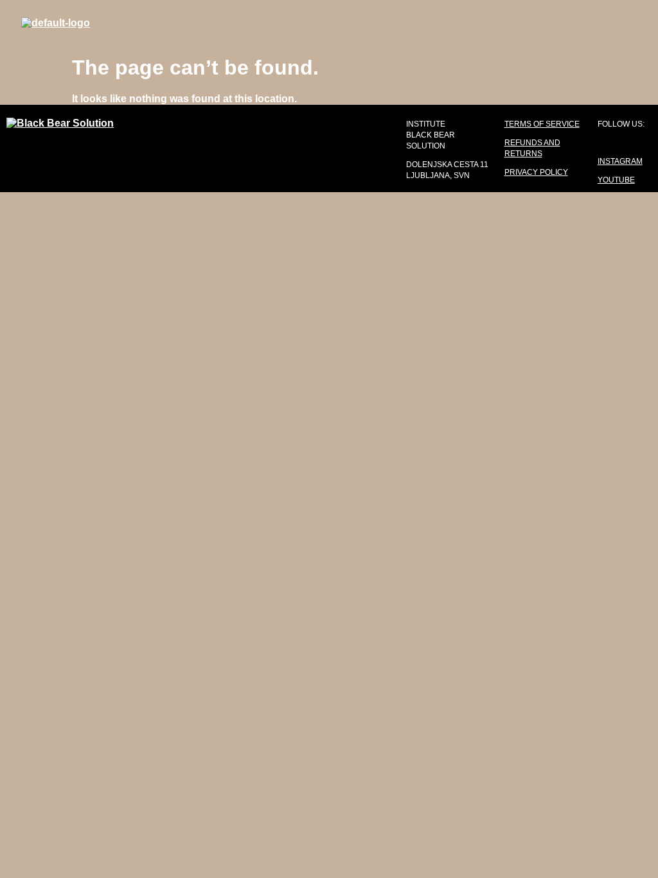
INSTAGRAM (620, 161)
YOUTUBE (616, 179)
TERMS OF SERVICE (542, 124)
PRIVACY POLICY (536, 172)
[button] (412, 23)
